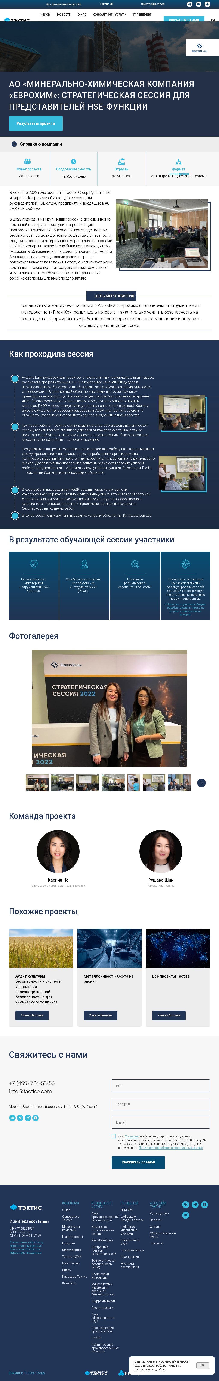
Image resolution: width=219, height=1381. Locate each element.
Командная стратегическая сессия (103, 1230)
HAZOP (97, 1338)
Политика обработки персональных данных (26, 1250)
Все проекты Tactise (171, 976)
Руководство (159, 1213)
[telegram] (20, 1118)
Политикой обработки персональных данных (171, 1147)
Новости (64, 14)
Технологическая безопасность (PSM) (104, 1264)
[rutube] (28, 1118)
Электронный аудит (130, 1241)
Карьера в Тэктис (74, 1276)
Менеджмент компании (71, 1228)
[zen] (35, 1118)
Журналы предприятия (130, 1265)
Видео (66, 1270)
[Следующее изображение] (201, 783)
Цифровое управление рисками (129, 1230)
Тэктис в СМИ (72, 1256)
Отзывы (155, 1226)
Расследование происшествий (103, 1329)
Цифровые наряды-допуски (132, 1218)
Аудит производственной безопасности (105, 1217)
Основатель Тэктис (70, 1218)
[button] (184, 20)
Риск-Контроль (102, 1240)
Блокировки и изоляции (100, 1275)
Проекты (156, 1220)
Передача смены (132, 1250)
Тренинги (156, 1243)
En (213, 20)
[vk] (12, 1118)
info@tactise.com (30, 1091)
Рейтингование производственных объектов (105, 1348)
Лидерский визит (103, 1301)
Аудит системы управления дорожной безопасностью (103, 1289)
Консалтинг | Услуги (110, 14)
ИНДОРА (127, 1210)
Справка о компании (41, 144)
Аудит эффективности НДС (103, 1318)
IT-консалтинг (130, 1257)
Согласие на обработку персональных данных (26, 1244)
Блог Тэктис (71, 1263)
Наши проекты (72, 1236)
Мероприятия (72, 1250)
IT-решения (142, 14)
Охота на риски (102, 1307)
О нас (82, 14)
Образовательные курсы (163, 1235)
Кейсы (45, 14)
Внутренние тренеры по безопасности (104, 1250)
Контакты (69, 1283)
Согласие (131, 1136)
